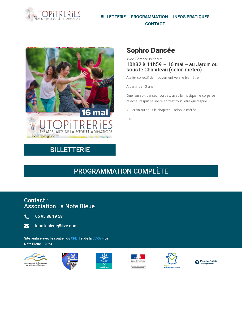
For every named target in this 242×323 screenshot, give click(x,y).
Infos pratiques (191, 17)
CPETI (75, 238)
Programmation (149, 17)
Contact (155, 24)
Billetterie (113, 17)
